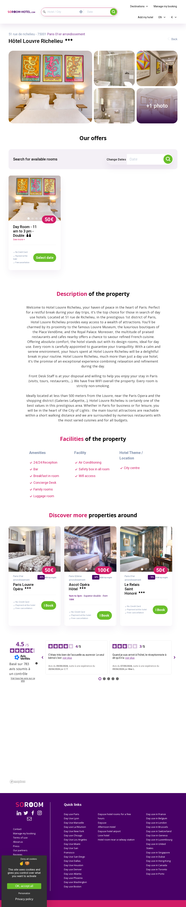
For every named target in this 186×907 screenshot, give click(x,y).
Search (113, 11)
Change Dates (116, 159)
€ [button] (172, 17)
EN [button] (160, 17)
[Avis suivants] (174, 657)
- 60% (95, 577)
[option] (35, 198)
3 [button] (37, 219)
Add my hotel (145, 17)
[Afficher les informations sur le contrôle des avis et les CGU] (36, 663)
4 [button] (41, 219)
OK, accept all (24, 886)
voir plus (67, 657)
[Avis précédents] (42, 657)
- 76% (151, 577)
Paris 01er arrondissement (66, 34)
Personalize (24, 893)
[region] (93, 748)
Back (174, 39)
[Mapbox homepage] (18, 782)
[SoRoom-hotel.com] (21, 12)
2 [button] (33, 219)
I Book (48, 605)
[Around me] (82, 11)
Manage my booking (165, 6)
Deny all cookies (29, 859)
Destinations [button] (137, 6)
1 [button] (29, 219)
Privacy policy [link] (24, 899)
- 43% (41, 577)
